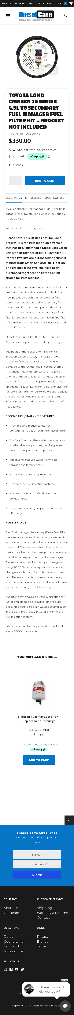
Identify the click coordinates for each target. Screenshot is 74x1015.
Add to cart (45, 180)
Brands (42, 941)
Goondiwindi (14, 941)
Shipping (44, 908)
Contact (43, 917)
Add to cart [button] (39, 760)
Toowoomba (14, 951)
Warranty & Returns (52, 913)
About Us (11, 908)
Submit (37, 875)
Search (66, 15)
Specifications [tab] (55, 198)
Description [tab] (14, 198)
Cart (61, 3)
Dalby (8, 936)
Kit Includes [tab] (33, 198)
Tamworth (12, 946)
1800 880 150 (23, 3)
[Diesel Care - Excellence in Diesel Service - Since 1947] (36, 15)
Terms (41, 946)
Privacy (42, 936)
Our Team (11, 913)
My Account (46, 3)
